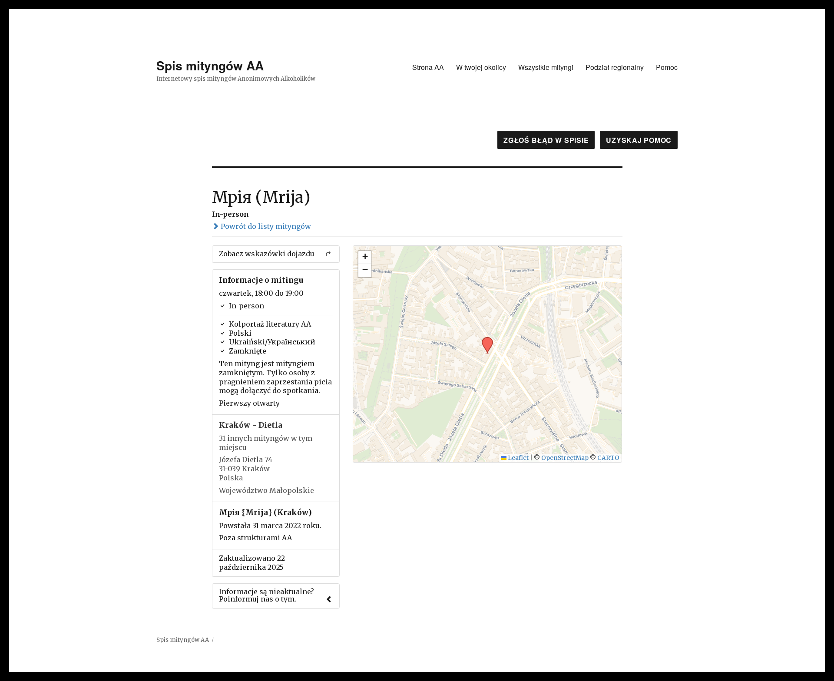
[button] (484, 339)
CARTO (608, 458)
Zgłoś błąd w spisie (546, 140)
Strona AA (428, 67)
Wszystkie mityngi (545, 67)
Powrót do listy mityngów (265, 226)
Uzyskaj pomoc (639, 140)
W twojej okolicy (481, 67)
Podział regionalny (615, 67)
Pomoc (667, 67)
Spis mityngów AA (210, 65)
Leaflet (517, 458)
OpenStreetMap (565, 458)
